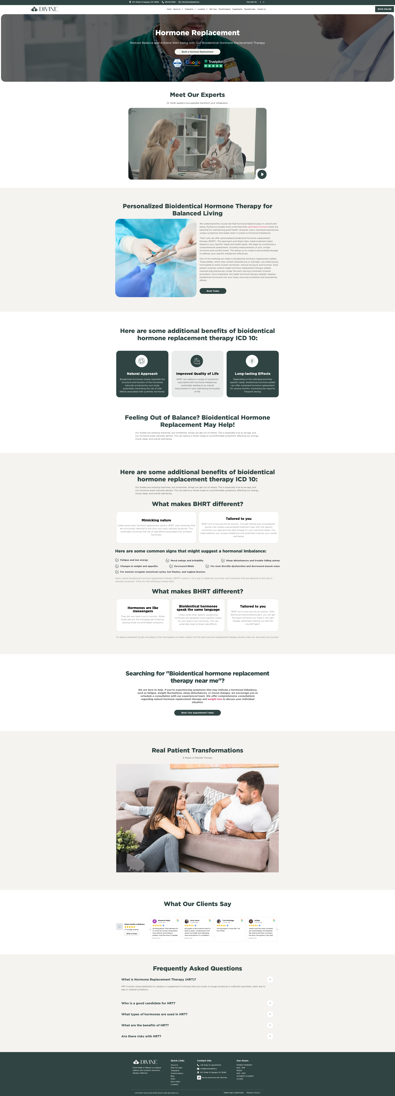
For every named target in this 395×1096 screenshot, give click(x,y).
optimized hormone (257, 227)
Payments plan (249, 9)
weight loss (215, 699)
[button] (277, 929)
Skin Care (213, 9)
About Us (176, 9)
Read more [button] (188, 938)
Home (169, 9)
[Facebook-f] (260, 2)
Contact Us (261, 9)
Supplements (237, 9)
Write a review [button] (131, 934)
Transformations (224, 9)
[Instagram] (263, 2)
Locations (201, 9)
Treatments (189, 9)
